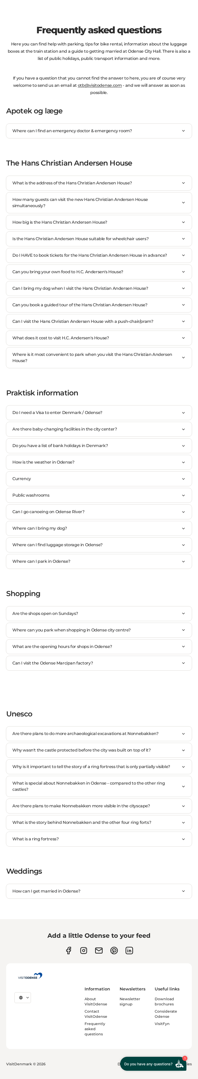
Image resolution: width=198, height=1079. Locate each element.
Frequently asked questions (95, 1028)
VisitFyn (162, 1023)
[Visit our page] (83, 950)
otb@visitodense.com (100, 85)
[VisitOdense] (30, 976)
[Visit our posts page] (129, 950)
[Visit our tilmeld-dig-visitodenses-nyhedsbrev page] (98, 950)
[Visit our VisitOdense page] (68, 950)
